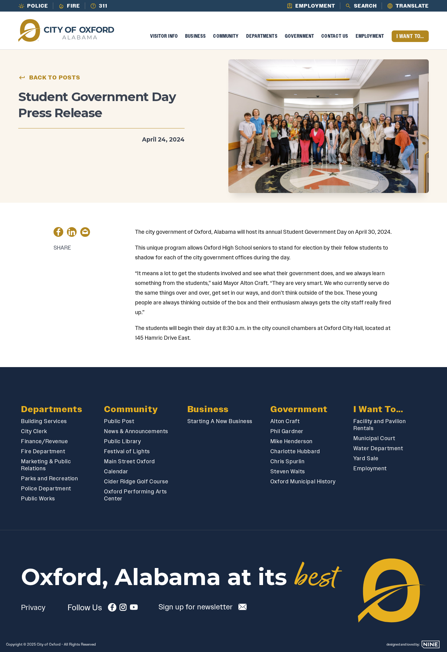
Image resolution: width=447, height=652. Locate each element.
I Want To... (410, 36)
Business (195, 36)
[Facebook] (112, 609)
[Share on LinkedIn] (72, 233)
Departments (262, 36)
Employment (370, 36)
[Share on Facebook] (58, 233)
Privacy (33, 607)
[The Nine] (430, 644)
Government (299, 36)
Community (226, 36)
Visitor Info (164, 36)
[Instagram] (123, 609)
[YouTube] (134, 609)
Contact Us (334, 36)
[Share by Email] (85, 233)
